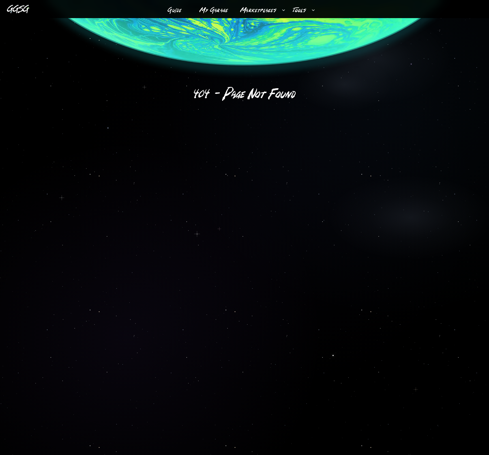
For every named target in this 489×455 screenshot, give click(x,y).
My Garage (214, 9)
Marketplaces (258, 9)
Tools (299, 9)
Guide (175, 9)
